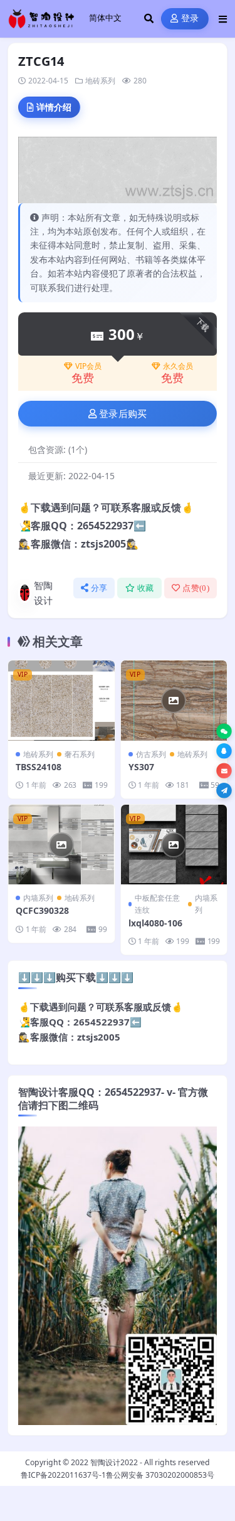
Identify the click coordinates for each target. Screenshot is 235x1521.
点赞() (195, 588)
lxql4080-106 (155, 923)
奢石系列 (80, 754)
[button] (224, 731)
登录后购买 (123, 414)
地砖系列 (100, 80)
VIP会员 (88, 366)
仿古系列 (151, 754)
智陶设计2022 (114, 1462)
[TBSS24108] (61, 700)
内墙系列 (38, 898)
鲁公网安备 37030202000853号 (160, 1475)
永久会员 (178, 366)
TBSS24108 (38, 767)
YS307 (141, 767)
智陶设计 (43, 593)
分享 (99, 588)
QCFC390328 (42, 910)
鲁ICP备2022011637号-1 (63, 1475)
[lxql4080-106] (174, 844)
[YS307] (174, 700)
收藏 (145, 588)
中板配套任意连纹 (157, 904)
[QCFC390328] (61, 844)
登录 (190, 18)
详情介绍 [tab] (53, 107)
